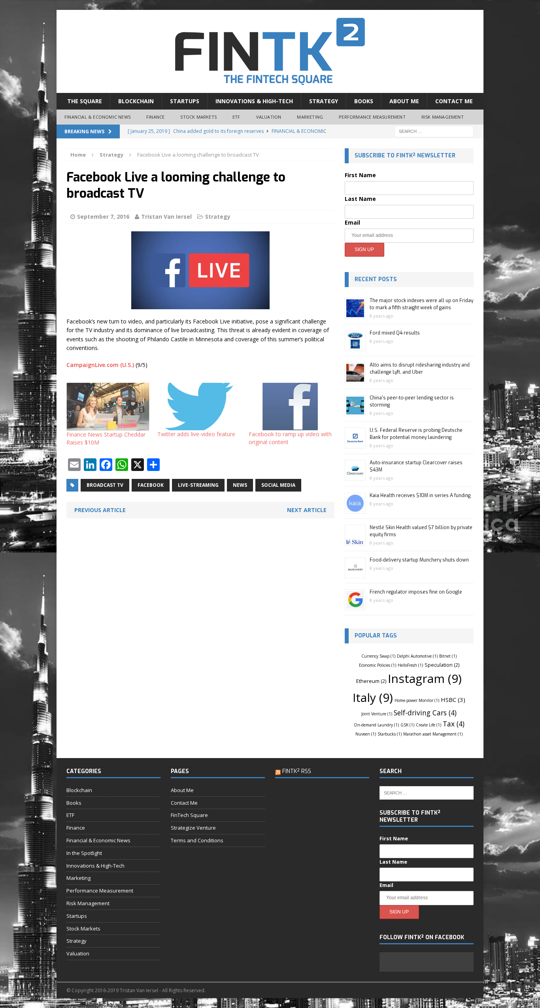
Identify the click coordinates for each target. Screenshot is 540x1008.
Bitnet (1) (448, 656)
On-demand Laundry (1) (376, 725)
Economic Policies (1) (377, 665)
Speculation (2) (442, 665)
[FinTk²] (270, 51)
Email (352, 222)
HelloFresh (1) (410, 665)
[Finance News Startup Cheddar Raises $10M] (107, 407)
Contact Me (454, 101)
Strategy (323, 101)
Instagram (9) (425, 678)
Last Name (360, 198)
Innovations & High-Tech (254, 101)
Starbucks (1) (390, 734)
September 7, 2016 (103, 216)
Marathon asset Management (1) (433, 734)
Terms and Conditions (197, 840)
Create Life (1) (428, 725)
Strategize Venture (193, 827)
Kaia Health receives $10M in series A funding (420, 495)
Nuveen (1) (365, 734)
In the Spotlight (84, 853)
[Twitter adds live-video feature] (198, 406)
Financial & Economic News (97, 117)
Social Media (278, 485)
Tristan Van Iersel (166, 216)
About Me (404, 101)
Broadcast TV (105, 485)
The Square (84, 101)
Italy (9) (373, 697)
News (240, 485)
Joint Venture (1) (376, 714)
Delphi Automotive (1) (417, 656)
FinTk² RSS (296, 771)
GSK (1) (407, 725)
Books (363, 101)
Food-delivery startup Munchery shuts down (419, 560)
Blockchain (136, 101)
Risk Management (442, 117)
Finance (155, 117)
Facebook (151, 485)
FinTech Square (189, 815)
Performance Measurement (372, 117)
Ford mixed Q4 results (395, 333)
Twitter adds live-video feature (196, 434)
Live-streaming (198, 485)
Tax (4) (453, 723)
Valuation (268, 117)
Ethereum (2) (371, 681)
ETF (236, 117)
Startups (184, 101)
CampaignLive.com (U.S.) (100, 365)
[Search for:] (434, 130)
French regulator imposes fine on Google (416, 592)
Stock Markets (198, 117)
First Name (360, 175)
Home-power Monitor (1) (417, 700)
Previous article (100, 510)
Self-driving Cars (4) (425, 712)
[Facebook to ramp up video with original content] (290, 406)
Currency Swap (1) (378, 656)
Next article (307, 510)
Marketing (310, 117)
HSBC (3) (453, 700)
